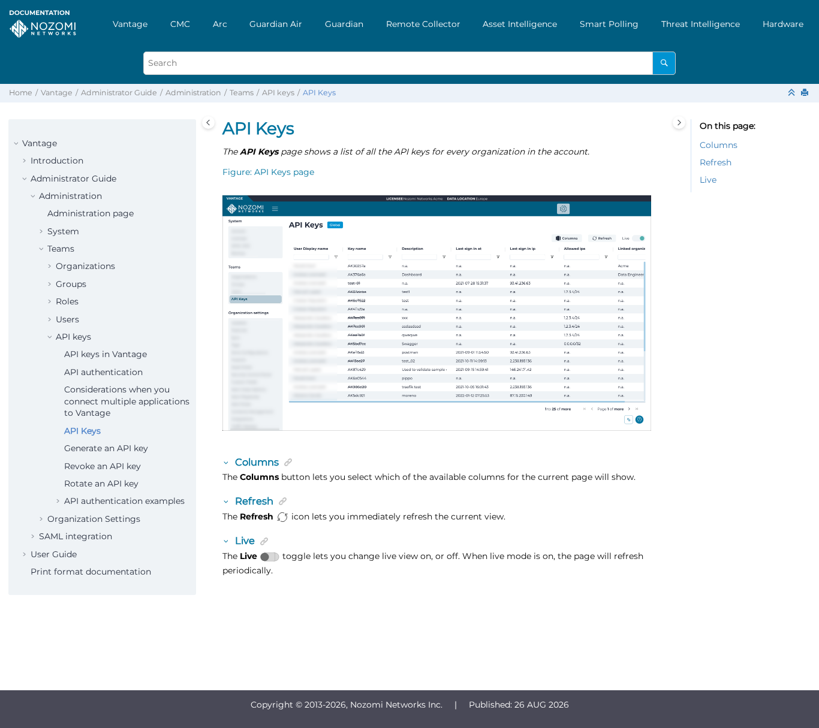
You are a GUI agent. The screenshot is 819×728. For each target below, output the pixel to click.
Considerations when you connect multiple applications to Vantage (126, 401)
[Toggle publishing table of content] (208, 122)
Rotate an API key (101, 483)
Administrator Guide (119, 92)
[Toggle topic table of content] (679, 122)
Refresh (715, 162)
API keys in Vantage (105, 354)
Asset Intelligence (520, 24)
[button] (17, 144)
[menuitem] (130, 24)
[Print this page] (806, 93)
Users (67, 319)
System (63, 231)
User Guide (54, 554)
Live (708, 179)
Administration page (90, 213)
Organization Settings (93, 518)
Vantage (130, 24)
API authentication (103, 372)
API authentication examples (124, 501)
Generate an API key (106, 448)
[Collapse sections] (792, 93)
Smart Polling (609, 24)
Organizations (85, 266)
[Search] (664, 63)
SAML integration (75, 536)
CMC (180, 24)
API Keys (319, 92)
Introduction (57, 160)
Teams (242, 92)
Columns (718, 145)
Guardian (344, 24)
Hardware (783, 24)
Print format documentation (91, 571)
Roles (67, 301)
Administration (193, 92)
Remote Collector (423, 24)
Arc (220, 24)
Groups (71, 284)
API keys (278, 92)
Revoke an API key (102, 466)
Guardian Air (275, 24)
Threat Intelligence (700, 24)
